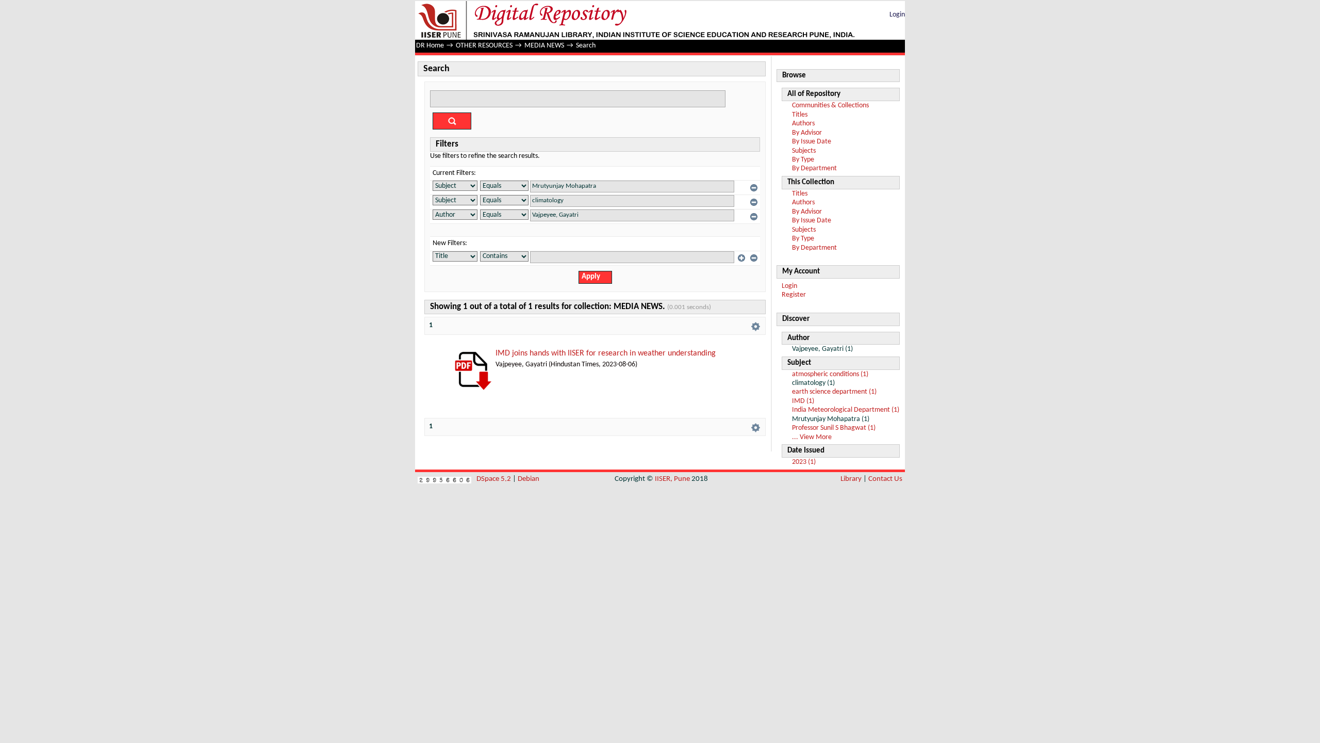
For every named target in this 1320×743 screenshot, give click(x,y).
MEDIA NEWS (544, 45)
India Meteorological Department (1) (845, 410)
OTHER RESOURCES (484, 45)
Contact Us (885, 479)
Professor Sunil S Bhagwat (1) (834, 428)
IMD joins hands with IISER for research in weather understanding (606, 353)
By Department (814, 168)
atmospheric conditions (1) (830, 374)
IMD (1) (803, 401)
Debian (528, 479)
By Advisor (807, 133)
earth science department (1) (834, 392)
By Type (803, 159)
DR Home (430, 45)
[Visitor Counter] (444, 479)
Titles (799, 114)
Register (794, 295)
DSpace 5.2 (494, 479)
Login (897, 14)
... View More (812, 437)
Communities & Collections (830, 105)
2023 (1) (804, 462)
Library (851, 479)
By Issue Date (811, 141)
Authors (803, 123)
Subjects (804, 151)
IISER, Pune (672, 479)
